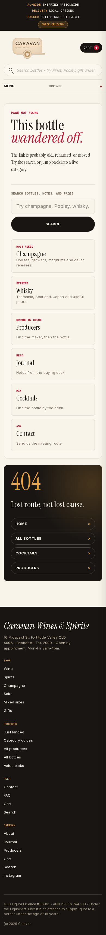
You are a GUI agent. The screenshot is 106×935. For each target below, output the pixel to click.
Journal (10, 842)
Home (21, 523)
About (9, 833)
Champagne (14, 685)
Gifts (8, 710)
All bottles (28, 538)
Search (53, 224)
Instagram (12, 875)
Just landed (14, 732)
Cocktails (26, 553)
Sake (8, 693)
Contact (11, 787)
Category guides (18, 740)
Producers (27, 568)
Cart (90, 48)
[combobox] (53, 70)
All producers (15, 748)
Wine (8, 668)
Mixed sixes (14, 702)
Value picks (14, 765)
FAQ (7, 795)
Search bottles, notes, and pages (42, 193)
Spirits (9, 677)
